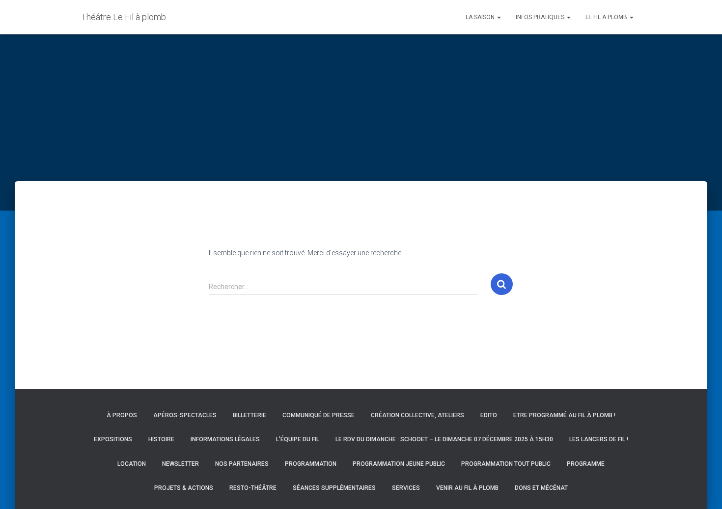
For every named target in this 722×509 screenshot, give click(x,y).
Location (131, 463)
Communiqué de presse (318, 415)
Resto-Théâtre (253, 487)
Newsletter (180, 463)
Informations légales (225, 439)
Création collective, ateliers (417, 415)
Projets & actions (183, 487)
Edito (488, 415)
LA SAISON (481, 17)
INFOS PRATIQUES (541, 17)
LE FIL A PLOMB (607, 17)
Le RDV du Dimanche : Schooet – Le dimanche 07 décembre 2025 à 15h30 (444, 439)
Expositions (113, 439)
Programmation (310, 463)
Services (406, 487)
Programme (586, 463)
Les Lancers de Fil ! (598, 439)
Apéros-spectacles (185, 415)
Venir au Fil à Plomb (467, 487)
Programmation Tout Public (506, 463)
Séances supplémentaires (334, 487)
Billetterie (249, 415)
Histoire (161, 439)
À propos (122, 415)
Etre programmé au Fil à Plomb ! (564, 415)
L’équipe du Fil (297, 439)
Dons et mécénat (541, 487)
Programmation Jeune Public (399, 463)
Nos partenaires (242, 463)
